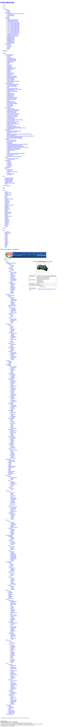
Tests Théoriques (10, 105)
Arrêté (8, 152)
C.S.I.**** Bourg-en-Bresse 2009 (13, 24)
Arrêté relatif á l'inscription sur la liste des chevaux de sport (17, 147)
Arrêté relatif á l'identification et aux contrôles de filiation (17, 144)
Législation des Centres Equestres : (13, 149)
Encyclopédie (7, 200)
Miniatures (7, 205)
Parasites (8, 71)
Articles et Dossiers (8, 249)
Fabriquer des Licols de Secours (13, 110)
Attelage (6, 191)
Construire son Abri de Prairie (12, 115)
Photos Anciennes (8, 212)
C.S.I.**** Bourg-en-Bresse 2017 (13, 32)
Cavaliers (6, 193)
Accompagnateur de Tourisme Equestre (14, 130)
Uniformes (7, 224)
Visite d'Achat (9, 106)
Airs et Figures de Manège (12, 85)
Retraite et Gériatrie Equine (12, 77)
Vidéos (8, 11)
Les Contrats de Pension (11, 140)
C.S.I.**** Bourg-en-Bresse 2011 (13, 26)
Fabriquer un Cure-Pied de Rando (13, 121)
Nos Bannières (7, 167)
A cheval (8, 47)
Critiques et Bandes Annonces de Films (14, 89)
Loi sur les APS (10, 155)
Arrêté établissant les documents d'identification (15, 146)
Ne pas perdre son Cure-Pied (12, 114)
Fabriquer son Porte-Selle (11, 122)
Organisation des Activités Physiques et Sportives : (16, 153)
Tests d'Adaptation (10, 80)
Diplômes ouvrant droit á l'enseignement (14, 156)
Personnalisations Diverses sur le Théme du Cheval (16, 127)
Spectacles (7, 223)
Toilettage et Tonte (10, 82)
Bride (8, 87)
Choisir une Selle (10, 61)
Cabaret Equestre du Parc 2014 (12, 19)
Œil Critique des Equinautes (12, 97)
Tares (6, 247)
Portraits (6, 215)
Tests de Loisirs (10, 104)
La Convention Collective (11, 141)
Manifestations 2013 (10, 42)
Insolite (8, 10)
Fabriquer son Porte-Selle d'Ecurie (13, 123)
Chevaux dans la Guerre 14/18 (12, 21)
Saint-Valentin (7, 220)
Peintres (6, 210)
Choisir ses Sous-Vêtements (12, 86)
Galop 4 (6, 237)
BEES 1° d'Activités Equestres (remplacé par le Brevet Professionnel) (19, 133)
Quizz (4, 230)
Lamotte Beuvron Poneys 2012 (12, 35)
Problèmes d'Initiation (9, 179)
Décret (8, 151)
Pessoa (8, 100)
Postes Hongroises (8, 216)
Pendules (6, 211)
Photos (4, 190)
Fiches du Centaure (10, 94)
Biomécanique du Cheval (11, 60)
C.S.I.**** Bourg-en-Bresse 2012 (13, 27)
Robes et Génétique (10, 78)
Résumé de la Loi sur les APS (12, 154)
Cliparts (6, 195)
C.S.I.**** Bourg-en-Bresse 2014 (13, 29)
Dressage (6, 199)
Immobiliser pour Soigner (11, 67)
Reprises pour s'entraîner (11, 102)
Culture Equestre (8, 232)
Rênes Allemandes (10, 101)
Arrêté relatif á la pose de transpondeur (14, 148)
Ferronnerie (7, 201)
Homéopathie (9, 66)
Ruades (8, 48)
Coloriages (9, 163)
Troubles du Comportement (10, 182)
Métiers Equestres (10, 96)
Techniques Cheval (8, 181)
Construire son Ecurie (11, 118)
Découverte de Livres (11, 90)
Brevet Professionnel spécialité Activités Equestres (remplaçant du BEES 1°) (20, 135)
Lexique (4, 227)
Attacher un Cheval (10, 108)
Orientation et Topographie (12, 98)
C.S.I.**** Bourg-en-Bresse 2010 (13, 25)
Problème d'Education (9, 178)
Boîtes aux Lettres (8, 192)
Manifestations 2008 (10, 37)
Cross (6, 196)
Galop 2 (6, 235)
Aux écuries (9, 46)
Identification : (9, 143)
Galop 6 (6, 239)
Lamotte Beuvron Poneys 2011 (12, 34)
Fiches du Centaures (6, 185)
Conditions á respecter (11, 150)
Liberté (6, 203)
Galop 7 (6, 240)
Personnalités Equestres (11, 99)
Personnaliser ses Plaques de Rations (13, 126)
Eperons (8, 92)
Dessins (6, 197)
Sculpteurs (7, 221)
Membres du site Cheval (9, 204)
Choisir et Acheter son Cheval (12, 88)
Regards (6, 219)
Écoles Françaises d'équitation (12, 91)
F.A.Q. (4, 176)
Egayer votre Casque (11, 120)
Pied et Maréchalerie (10, 72)
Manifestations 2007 (10, 36)
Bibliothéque (5, 50)
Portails (6, 214)
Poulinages (7, 218)
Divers (8, 49)
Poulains (6, 217)
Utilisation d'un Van (10, 128)
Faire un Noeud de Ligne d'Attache (13, 113)
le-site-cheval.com (7, 2)
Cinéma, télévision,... (11, 15)
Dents (8, 63)
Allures (8, 56)
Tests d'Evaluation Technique (12, 103)
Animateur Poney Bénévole (12, 131)
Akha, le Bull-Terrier (11, 173)
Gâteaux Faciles (10, 124)
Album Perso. (9, 170)
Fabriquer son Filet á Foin (11, 111)
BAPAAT (9, 132)
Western (6, 226)
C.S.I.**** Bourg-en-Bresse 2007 (13, 22)
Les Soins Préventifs (10, 79)
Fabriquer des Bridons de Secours (13, 109)
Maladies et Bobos (10, 68)
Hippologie (9, 65)
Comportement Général (9, 177)
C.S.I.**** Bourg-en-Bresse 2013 (13, 28)
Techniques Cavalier (8, 180)
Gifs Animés (7, 202)
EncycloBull (9, 174)
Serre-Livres (7, 222)
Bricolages (9, 45)
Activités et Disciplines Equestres (13, 84)
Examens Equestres (10, 93)
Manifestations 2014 (10, 43)
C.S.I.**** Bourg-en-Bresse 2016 (13, 31)
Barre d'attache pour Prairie (12, 116)
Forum (4, 187)
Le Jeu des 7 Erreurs (10, 159)
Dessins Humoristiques (9, 198)
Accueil (4, 5)
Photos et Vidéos (10, 169)
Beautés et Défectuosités (11, 59)
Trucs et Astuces (15, 249)
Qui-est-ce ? (9, 166)
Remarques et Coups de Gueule (12, 158)
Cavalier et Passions (40, 288)
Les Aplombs (9, 57)
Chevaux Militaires (8, 194)
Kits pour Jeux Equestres (11, 125)
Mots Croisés (9, 165)
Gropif (8, 172)
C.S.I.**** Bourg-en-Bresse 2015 (13, 30)
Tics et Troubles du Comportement (13, 81)
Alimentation (9, 55)
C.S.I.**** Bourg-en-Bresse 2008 (13, 23)
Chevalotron (9, 162)
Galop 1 (6, 234)
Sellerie (6, 245)
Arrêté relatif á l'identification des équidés (14, 145)
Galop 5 (6, 238)
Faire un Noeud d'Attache (11, 112)
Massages (9, 69)
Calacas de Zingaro (10, 14)
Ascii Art (8, 161)
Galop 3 (6, 236)
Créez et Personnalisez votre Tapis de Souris (15, 119)
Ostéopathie (9, 70)
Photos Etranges (8, 213)
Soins (6, 246)
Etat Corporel (9, 64)
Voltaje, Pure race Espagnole (12, 171)
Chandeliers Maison (10, 117)
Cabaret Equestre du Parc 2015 (12, 20)
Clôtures (8, 62)
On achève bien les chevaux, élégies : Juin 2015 (15, 13)
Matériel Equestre (10, 95)
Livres (8, 16)
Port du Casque (10, 142)
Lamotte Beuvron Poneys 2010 (12, 33)
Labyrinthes (9, 164)
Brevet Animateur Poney (11, 134)
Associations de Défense (11, 58)
